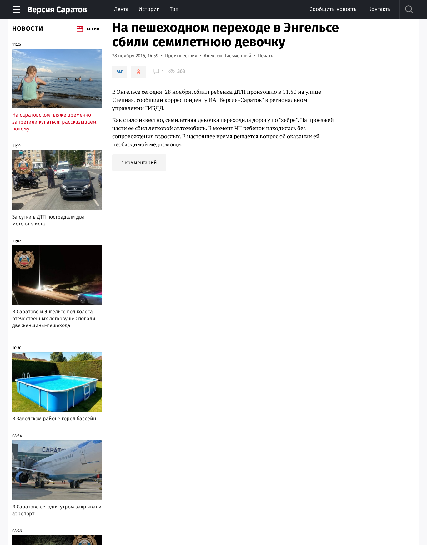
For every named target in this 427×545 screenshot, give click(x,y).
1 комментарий (139, 162)
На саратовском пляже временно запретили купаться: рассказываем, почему (55, 122)
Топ (174, 9)
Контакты (380, 9)
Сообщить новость (333, 9)
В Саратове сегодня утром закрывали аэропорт (57, 510)
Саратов (57, 9)
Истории (149, 9)
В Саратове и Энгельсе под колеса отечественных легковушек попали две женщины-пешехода (53, 318)
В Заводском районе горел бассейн (54, 418)
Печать (265, 55)
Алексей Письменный (227, 55)
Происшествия (181, 55)
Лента (121, 9)
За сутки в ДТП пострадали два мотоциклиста (48, 220)
